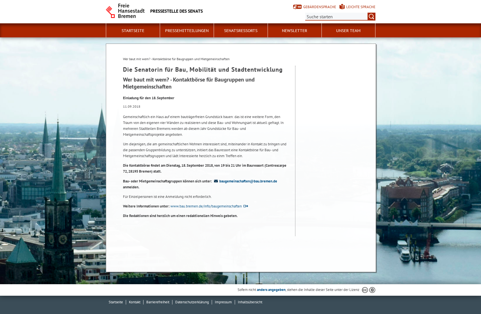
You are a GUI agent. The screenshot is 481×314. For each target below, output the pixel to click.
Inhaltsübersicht (250, 302)
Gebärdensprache (319, 6)
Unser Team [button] (348, 30)
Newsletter (294, 30)
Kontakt (134, 302)
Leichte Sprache (360, 6)
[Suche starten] (371, 17)
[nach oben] (463, 296)
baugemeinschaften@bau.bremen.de (248, 181)
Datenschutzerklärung (192, 302)
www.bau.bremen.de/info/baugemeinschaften (206, 206)
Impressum (223, 302)
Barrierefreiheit (157, 302)
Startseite (133, 30)
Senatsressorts (240, 30)
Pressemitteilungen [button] (187, 30)
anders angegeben (271, 289)
